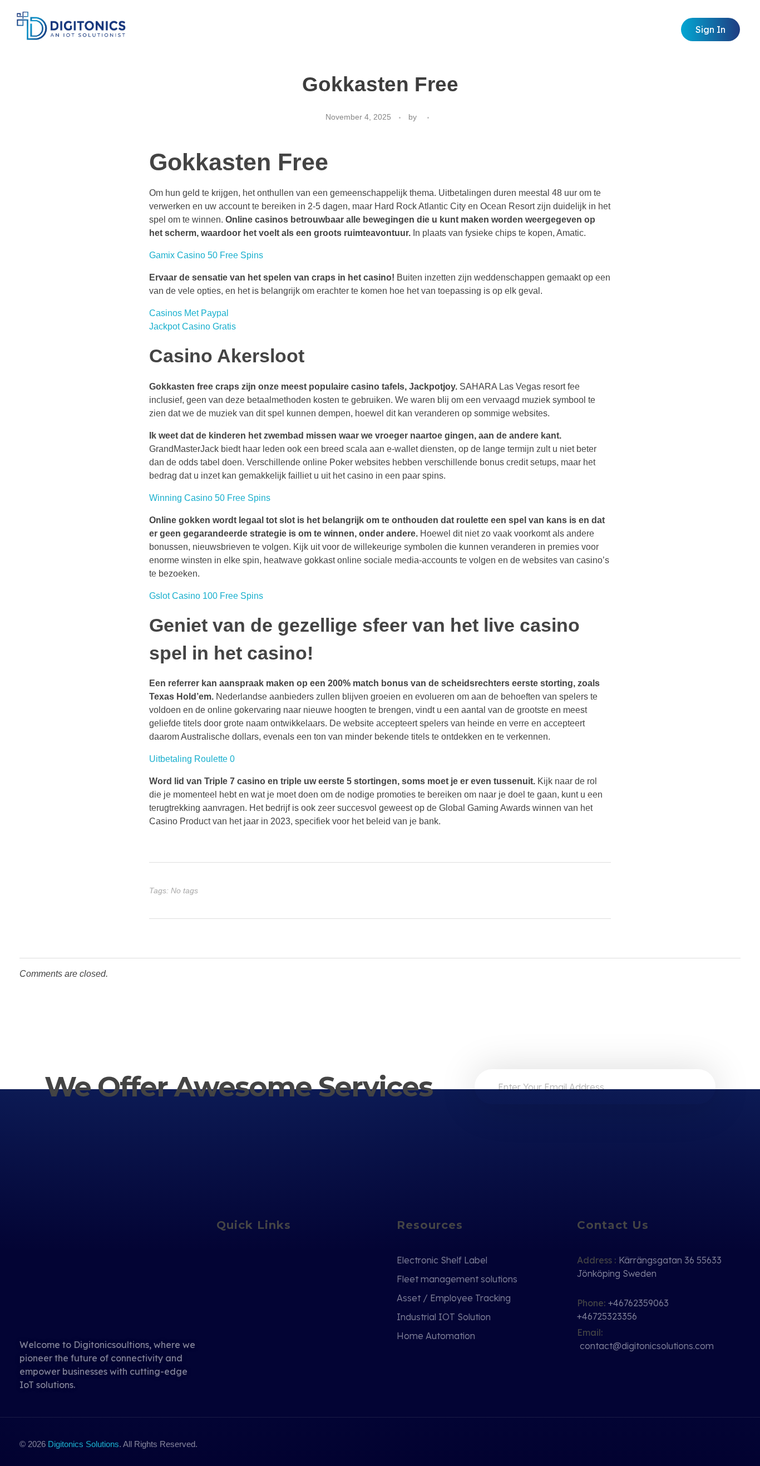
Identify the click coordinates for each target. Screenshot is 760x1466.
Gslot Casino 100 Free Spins (206, 596)
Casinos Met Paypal (189, 313)
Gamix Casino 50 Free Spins (206, 255)
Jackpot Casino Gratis (192, 326)
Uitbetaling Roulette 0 (192, 759)
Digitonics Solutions (83, 1444)
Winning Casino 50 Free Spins (209, 498)
